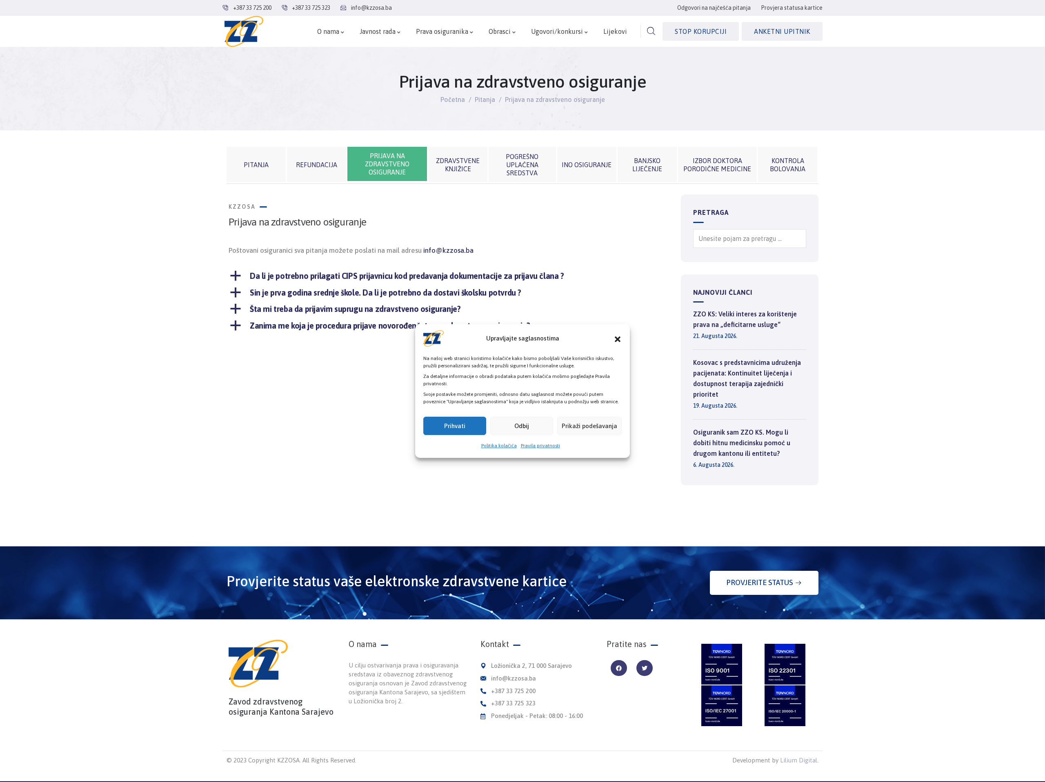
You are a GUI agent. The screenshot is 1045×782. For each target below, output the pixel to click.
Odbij (521, 425)
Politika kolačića (499, 445)
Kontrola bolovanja (787, 164)
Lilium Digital (798, 760)
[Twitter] (644, 668)
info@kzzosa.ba (448, 250)
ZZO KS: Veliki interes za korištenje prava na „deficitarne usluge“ (745, 319)
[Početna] (244, 31)
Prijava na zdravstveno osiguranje (387, 164)
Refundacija (316, 164)
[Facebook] (619, 668)
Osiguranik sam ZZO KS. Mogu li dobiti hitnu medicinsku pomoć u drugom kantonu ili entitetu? (741, 443)
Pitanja (485, 99)
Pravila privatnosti (540, 445)
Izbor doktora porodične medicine (717, 164)
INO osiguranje (586, 164)
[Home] (258, 663)
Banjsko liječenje (647, 164)
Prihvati (454, 425)
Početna (452, 99)
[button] (618, 338)
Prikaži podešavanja (589, 425)
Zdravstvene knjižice (458, 164)
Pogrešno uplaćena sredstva (522, 165)
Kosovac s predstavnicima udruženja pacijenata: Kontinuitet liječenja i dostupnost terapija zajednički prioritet (747, 378)
